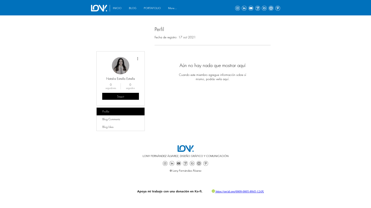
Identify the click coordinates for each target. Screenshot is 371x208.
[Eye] (99, 8)
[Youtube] (250, 8)
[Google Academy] (257, 8)
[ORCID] (264, 8)
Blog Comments (111, 119)
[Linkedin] (244, 8)
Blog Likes (107, 127)
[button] (153, 8)
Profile (105, 111)
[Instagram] (237, 8)
